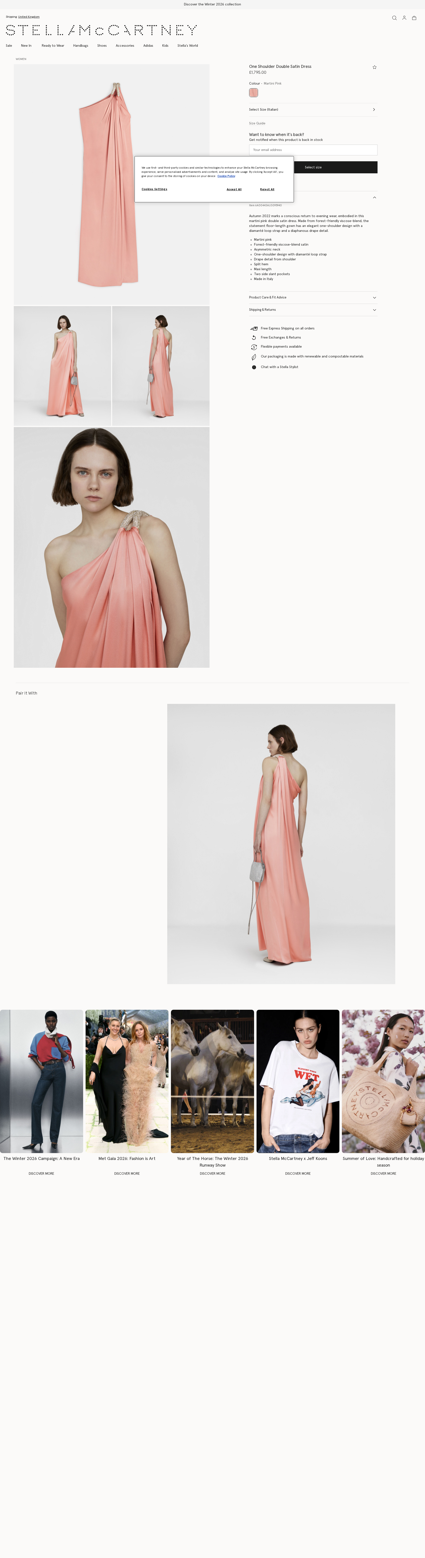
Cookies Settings (154, 189)
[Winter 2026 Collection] (41, 1081)
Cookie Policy (226, 176)
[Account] (404, 18)
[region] (214, 179)
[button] (112, 184)
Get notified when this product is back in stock (286, 140)
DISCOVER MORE (41, 1173)
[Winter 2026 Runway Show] (212, 1081)
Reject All (267, 189)
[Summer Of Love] (383, 1081)
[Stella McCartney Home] (101, 30)
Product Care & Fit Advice (267, 297)
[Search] (394, 18)
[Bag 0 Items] (414, 18)
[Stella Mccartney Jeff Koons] (298, 1081)
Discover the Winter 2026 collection (212, 4)
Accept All (234, 189)
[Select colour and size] (375, 67)
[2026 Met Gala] (127, 1081)
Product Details (260, 197)
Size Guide (257, 123)
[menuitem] (26, 45)
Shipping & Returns (262, 310)
